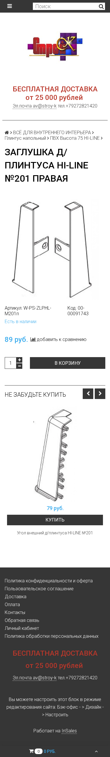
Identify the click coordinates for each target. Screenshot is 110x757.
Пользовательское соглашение (39, 588)
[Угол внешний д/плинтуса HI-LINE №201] (55, 454)
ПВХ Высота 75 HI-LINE (75, 138)
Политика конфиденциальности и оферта (49, 581)
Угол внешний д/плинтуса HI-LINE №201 (55, 533)
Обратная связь (22, 620)
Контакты (15, 612)
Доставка (15, 596)
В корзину (68, 363)
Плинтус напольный (25, 138)
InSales (69, 731)
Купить (55, 520)
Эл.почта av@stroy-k (35, 106)
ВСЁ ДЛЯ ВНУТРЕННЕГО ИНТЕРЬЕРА (52, 132)
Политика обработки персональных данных (52, 636)
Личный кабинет (22, 628)
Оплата (12, 604)
